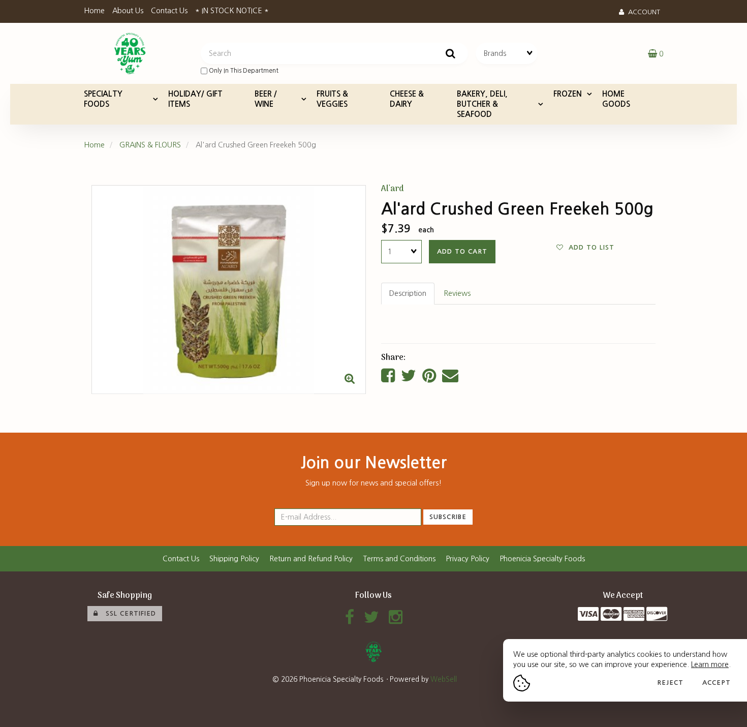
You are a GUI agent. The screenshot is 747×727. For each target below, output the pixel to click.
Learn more (710, 664)
